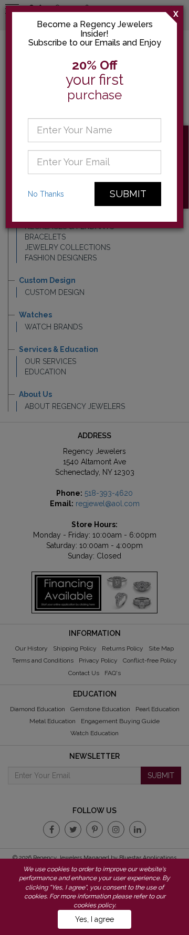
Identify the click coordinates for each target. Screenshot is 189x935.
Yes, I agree (94, 919)
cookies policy (94, 905)
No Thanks (46, 194)
